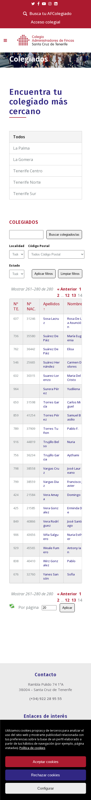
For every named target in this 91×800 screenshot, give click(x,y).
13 (74, 295)
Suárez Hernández (51, 364)
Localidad (16, 246)
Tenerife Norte (27, 182)
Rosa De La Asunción (74, 322)
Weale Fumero (51, 550)
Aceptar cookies (45, 762)
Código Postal (39, 246)
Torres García (51, 404)
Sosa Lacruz (51, 320)
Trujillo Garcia (51, 457)
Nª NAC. (31, 306)
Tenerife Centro (27, 171)
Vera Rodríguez (50, 523)
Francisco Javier (74, 484)
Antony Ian (74, 550)
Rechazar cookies (45, 775)
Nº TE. (16, 306)
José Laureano (74, 470)
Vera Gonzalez (50, 510)
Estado (14, 265)
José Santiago (74, 523)
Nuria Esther (74, 536)
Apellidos (51, 306)
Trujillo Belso (51, 444)
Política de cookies (32, 748)
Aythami (73, 455)
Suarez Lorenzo (51, 377)
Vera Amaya (51, 497)
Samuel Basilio (74, 417)
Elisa (70, 349)
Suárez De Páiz (50, 338)
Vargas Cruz (51, 470)
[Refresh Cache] (12, 606)
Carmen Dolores (74, 364)
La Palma (21, 148)
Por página (28, 607)
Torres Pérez (51, 417)
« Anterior (67, 289)
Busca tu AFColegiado (50, 13)
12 (67, 295)
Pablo (71, 561)
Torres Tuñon (50, 430)
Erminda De (74, 510)
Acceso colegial (45, 22)
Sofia (71, 574)
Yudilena (73, 389)
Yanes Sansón (50, 576)
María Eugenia (74, 338)
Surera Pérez (51, 391)
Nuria (71, 442)
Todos (19, 136)
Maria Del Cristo (74, 377)
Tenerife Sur (24, 193)
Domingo (74, 495)
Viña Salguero (50, 536)
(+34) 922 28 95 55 (45, 698)
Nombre (74, 303)
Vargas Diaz (51, 484)
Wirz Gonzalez (50, 563)
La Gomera (23, 159)
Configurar (45, 788)
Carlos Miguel (74, 404)
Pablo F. (72, 428)
